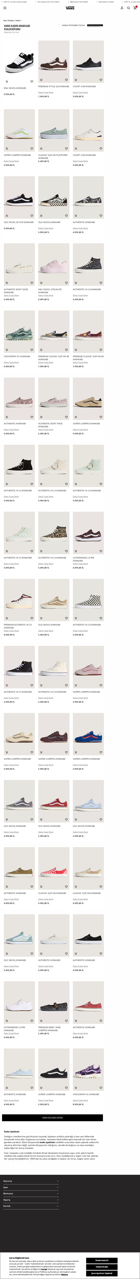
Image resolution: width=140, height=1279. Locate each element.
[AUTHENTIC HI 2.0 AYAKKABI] (88, 264)
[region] (70, 1265)
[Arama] (128, 8)
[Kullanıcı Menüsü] (122, 8)
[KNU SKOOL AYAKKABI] (19, 63)
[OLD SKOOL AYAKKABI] (53, 197)
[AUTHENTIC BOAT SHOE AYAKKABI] (19, 264)
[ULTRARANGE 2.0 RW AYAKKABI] (88, 533)
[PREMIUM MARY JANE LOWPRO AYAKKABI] (53, 1002)
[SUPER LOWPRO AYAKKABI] (19, 130)
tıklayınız (64, 1274)
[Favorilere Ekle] (31, 81)
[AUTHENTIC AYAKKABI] (88, 197)
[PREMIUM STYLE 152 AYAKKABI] (53, 62)
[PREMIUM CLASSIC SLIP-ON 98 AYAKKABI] (53, 331)
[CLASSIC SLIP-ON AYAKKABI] (53, 868)
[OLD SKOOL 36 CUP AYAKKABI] (19, 197)
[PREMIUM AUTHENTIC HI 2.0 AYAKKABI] (19, 600)
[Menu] (5, 8)
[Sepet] (135, 8)
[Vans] (70, 8)
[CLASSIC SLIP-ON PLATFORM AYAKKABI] (53, 130)
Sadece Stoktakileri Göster (73, 25)
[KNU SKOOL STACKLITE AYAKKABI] (53, 264)
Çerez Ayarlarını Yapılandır (102, 1273)
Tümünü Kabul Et (101, 1260)
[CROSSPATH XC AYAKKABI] (19, 331)
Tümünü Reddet (102, 1267)
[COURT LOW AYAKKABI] (88, 62)
